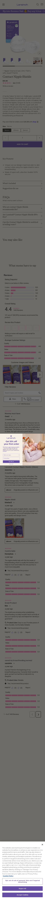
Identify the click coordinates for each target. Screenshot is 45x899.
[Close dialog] (44, 434)
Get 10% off (11, 461)
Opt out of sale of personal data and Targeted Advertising (22, 881)
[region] (22, 870)
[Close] (42, 844)
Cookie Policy (8, 876)
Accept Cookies (22, 895)
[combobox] (11, 455)
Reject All (22, 888)
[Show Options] (18, 455)
